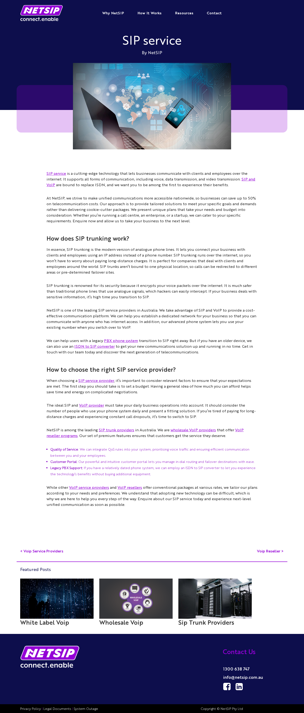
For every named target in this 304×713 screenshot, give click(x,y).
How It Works (150, 13)
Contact (214, 13)
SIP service (56, 173)
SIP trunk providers (116, 429)
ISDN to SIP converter (94, 346)
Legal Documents (57, 708)
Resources (184, 13)
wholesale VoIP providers (193, 429)
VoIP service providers (89, 487)
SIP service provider (96, 380)
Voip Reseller (268, 550)
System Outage (86, 708)
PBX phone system (121, 340)
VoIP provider (91, 405)
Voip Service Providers (43, 550)
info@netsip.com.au (243, 677)
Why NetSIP (113, 13)
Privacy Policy (31, 708)
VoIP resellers (130, 487)
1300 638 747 (236, 668)
